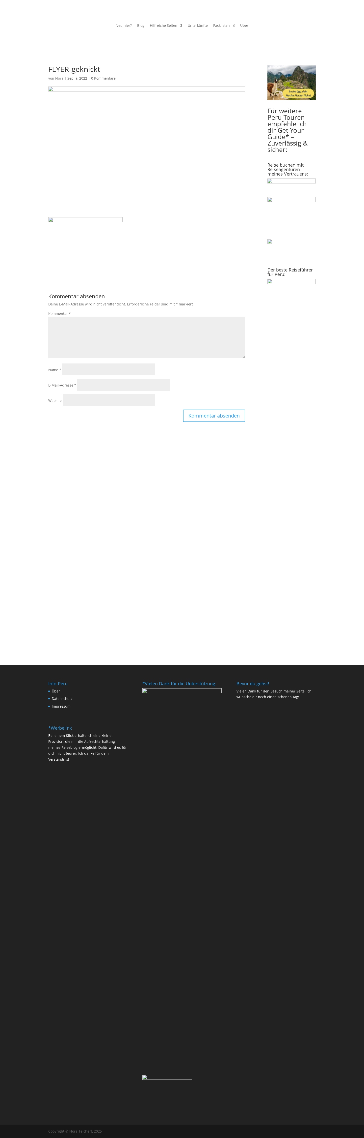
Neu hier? (124, 26)
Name (54, 369)
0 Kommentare (103, 78)
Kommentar (59, 313)
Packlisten (221, 26)
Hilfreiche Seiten (163, 26)
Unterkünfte (198, 26)
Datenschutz (62, 698)
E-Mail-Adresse (62, 385)
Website (55, 400)
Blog (140, 26)
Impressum (61, 706)
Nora (59, 78)
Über (244, 26)
